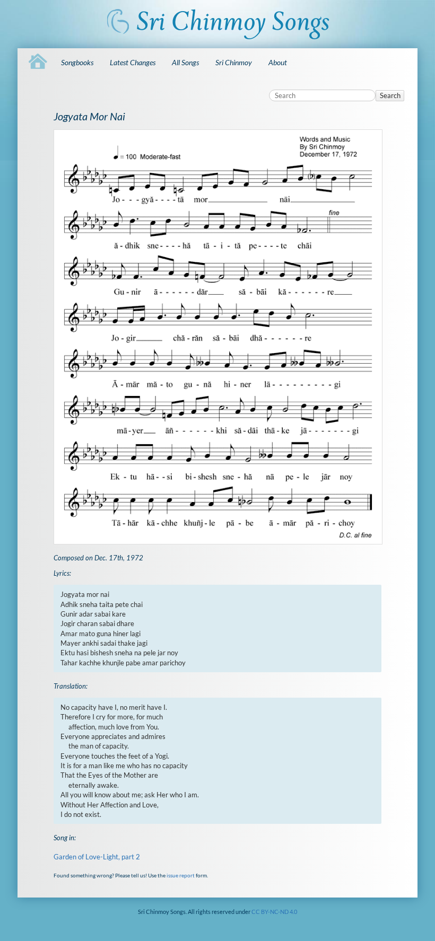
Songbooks (77, 62)
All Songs (185, 62)
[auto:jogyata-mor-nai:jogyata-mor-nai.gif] (218, 336)
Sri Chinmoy (233, 62)
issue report (181, 875)
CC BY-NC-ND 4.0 (274, 911)
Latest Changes (132, 62)
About (277, 62)
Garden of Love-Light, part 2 (97, 856)
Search (390, 95)
